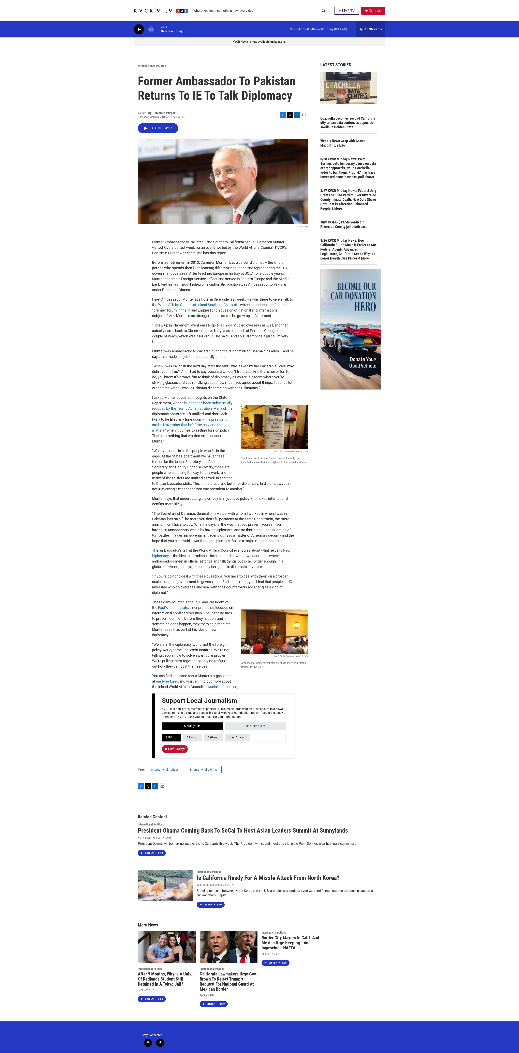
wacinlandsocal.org (222, 687)
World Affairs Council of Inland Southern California (198, 305)
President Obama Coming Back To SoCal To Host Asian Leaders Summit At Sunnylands (243, 830)
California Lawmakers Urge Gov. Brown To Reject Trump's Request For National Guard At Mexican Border (228, 981)
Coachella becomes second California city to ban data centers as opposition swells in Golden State (347, 122)
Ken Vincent (144, 837)
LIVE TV (348, 10)
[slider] (157, 29)
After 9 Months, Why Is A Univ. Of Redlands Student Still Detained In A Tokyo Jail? (165, 979)
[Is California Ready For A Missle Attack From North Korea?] (165, 885)
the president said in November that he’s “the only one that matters (189, 424)
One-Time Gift (255, 726)
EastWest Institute (173, 607)
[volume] (151, 29)
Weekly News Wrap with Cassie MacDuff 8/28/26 (343, 143)
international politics (203, 769)
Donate (375, 11)
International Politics (152, 66)
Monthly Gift (192, 726)
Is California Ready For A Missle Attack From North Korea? (268, 877)
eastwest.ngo (167, 681)
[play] (139, 29)
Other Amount (236, 737)
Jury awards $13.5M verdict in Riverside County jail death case (343, 224)
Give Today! (176, 749)
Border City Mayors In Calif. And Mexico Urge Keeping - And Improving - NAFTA (290, 942)
